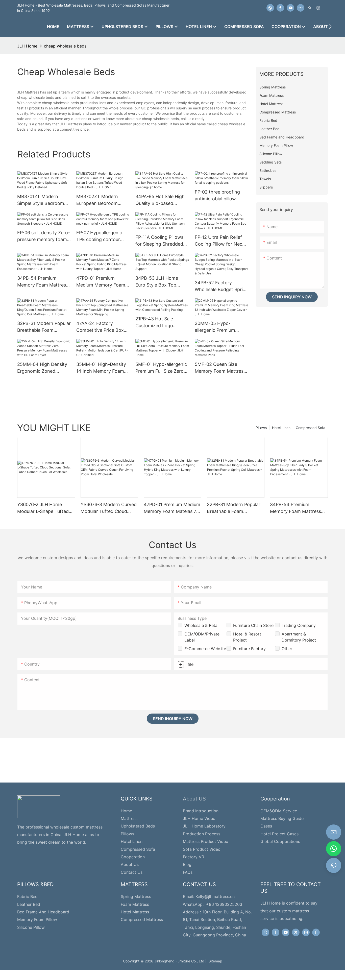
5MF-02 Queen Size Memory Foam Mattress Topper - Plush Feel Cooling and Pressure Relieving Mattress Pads (220, 368)
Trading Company (299, 625)
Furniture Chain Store (253, 625)
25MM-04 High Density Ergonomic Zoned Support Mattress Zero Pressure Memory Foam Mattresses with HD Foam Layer (42, 368)
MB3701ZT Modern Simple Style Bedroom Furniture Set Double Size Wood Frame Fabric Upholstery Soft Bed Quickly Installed (43, 200)
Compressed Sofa (310, 427)
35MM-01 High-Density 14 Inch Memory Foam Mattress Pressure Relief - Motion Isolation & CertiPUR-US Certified (102, 368)
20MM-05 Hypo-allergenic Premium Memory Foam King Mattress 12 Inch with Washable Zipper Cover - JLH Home (221, 327)
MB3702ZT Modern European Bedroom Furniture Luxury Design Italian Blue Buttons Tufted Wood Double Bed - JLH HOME (103, 200)
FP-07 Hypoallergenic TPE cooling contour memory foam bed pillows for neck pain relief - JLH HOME (99, 236)
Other (287, 648)
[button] (330, 26)
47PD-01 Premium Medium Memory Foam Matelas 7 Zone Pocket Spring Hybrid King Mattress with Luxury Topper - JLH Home (100, 281)
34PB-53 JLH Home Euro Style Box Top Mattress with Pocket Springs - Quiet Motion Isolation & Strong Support (159, 281)
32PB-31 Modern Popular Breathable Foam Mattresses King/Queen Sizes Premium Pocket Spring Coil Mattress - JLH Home (44, 327)
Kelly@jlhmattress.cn (215, 896)
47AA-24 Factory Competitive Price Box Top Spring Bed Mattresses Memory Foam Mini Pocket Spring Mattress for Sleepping (103, 327)
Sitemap (214, 961)
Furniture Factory (249, 648)
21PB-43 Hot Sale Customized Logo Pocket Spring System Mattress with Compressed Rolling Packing (159, 322)
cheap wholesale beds (65, 46)
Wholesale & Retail (201, 625)
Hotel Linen (281, 427)
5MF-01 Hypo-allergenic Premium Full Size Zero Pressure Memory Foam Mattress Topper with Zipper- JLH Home (161, 368)
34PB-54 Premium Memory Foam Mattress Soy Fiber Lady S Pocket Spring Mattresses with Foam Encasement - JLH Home (43, 281)
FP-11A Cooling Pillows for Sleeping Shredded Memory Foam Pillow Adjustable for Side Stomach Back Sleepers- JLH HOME (161, 240)
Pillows (261, 427)
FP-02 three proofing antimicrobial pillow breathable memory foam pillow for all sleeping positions (217, 195)
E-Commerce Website (205, 648)
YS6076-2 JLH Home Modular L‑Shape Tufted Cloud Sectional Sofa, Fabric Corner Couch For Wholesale (43, 508)
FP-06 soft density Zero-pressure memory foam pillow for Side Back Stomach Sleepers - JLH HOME (43, 236)
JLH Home (27, 46)
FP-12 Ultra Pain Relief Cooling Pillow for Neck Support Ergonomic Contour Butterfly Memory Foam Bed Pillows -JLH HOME (220, 240)
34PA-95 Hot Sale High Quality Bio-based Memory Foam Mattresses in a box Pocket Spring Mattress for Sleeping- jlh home (160, 200)
